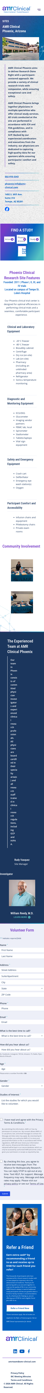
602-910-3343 (12, 176)
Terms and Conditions (21, 1380)
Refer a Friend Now (20, 1308)
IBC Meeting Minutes (21, 1376)
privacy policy (11, 1183)
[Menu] (39, 9)
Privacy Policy (17, 1373)
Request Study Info (24, 251)
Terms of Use (36, 1183)
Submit (5, 1194)
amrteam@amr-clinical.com (22, 1361)
